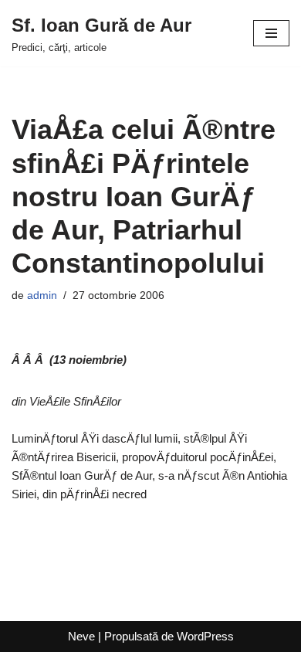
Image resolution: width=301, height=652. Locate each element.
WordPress (205, 636)
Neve (81, 636)
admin (42, 295)
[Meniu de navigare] (271, 33)
